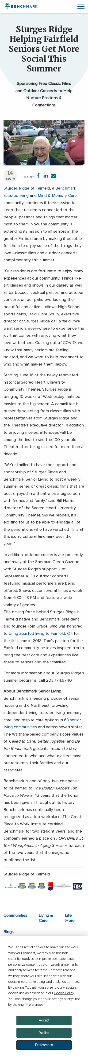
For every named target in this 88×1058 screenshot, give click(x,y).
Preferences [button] (34, 1004)
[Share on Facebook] (38, 175)
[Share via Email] (53, 175)
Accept (44, 1020)
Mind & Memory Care (57, 196)
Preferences (44, 1045)
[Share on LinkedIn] (46, 175)
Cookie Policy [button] (64, 993)
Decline (44, 1033)
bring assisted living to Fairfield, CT (41, 634)
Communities (15, 915)
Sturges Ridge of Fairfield (27, 188)
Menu (80, 6)
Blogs (9, 932)
